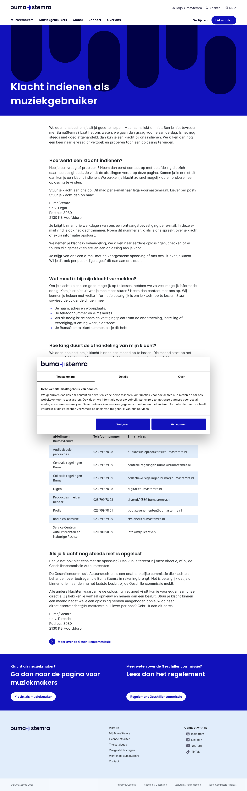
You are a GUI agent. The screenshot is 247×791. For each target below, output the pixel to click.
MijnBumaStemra (189, 8)
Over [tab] (181, 376)
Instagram (197, 733)
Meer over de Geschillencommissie (84, 642)
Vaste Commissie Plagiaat (222, 784)
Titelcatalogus (118, 744)
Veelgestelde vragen (122, 750)
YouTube (197, 745)
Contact (114, 761)
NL (231, 8)
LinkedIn (196, 739)
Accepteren (178, 424)
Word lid (114, 727)
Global (78, 20)
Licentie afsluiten (119, 739)
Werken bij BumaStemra (124, 755)
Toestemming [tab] (65, 376)
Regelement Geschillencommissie (156, 697)
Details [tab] (123, 376)
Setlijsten (200, 20)
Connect (95, 20)
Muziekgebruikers (53, 20)
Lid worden (224, 20)
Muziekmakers (22, 20)
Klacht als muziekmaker (33, 697)
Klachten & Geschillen (155, 784)
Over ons (114, 20)
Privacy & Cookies (126, 784)
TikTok (195, 751)
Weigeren (123, 424)
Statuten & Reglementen (188, 784)
